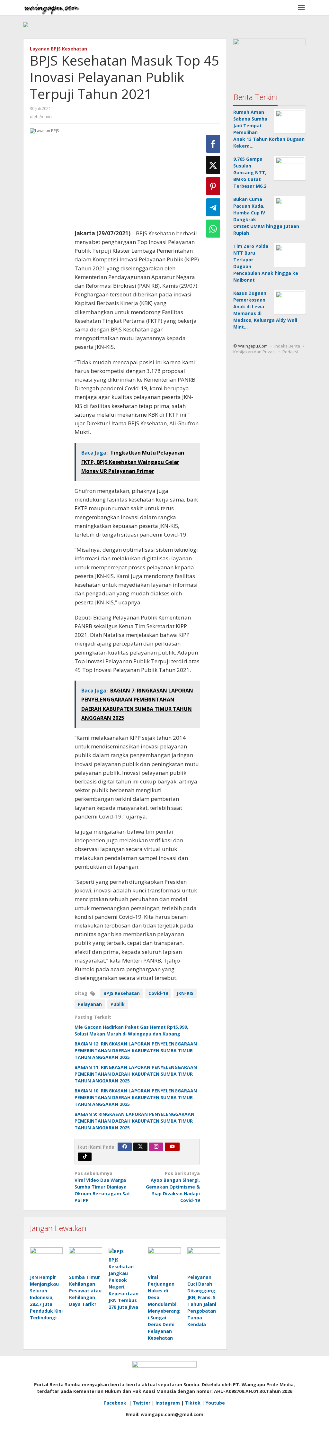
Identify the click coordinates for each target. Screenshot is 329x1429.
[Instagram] (156, 1147)
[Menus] (301, 7)
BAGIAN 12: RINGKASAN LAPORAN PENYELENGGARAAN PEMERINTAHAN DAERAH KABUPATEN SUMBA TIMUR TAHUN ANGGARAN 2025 (136, 1050)
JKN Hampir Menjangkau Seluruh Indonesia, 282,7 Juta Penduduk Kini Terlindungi (46, 1297)
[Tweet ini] (213, 165)
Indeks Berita (287, 346)
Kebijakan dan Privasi (254, 352)
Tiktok (192, 1403)
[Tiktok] (85, 1157)
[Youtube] (172, 1147)
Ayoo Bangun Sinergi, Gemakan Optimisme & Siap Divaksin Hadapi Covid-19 (173, 1186)
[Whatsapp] (213, 229)
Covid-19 (158, 993)
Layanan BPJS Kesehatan (58, 49)
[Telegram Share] (213, 207)
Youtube (215, 1403)
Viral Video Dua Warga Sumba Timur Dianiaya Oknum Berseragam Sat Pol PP (102, 1186)
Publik (118, 1004)
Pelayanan (90, 1004)
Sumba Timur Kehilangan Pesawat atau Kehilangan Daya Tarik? (85, 1290)
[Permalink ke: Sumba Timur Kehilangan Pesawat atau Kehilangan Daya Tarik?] (85, 1259)
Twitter (141, 1403)
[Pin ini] (213, 186)
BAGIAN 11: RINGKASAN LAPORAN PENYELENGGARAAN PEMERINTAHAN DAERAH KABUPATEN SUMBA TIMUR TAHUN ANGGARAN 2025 (136, 1074)
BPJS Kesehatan (121, 993)
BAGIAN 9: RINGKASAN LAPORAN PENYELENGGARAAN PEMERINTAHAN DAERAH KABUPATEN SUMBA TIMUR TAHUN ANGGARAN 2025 (134, 1121)
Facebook (116, 1403)
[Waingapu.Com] (51, 8)
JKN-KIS (185, 993)
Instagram (168, 1403)
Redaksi (290, 352)
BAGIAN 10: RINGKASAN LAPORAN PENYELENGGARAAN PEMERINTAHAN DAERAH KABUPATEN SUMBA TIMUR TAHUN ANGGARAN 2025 (136, 1097)
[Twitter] (140, 1147)
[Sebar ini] (213, 144)
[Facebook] (125, 1147)
